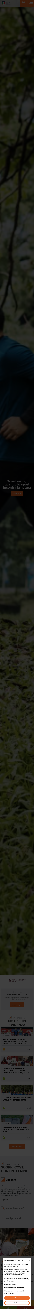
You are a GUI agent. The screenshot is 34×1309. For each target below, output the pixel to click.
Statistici (21, 1291)
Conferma (17, 1303)
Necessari (9, 1291)
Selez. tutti (17, 1298)
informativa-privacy (10, 1284)
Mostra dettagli (9, 1294)
